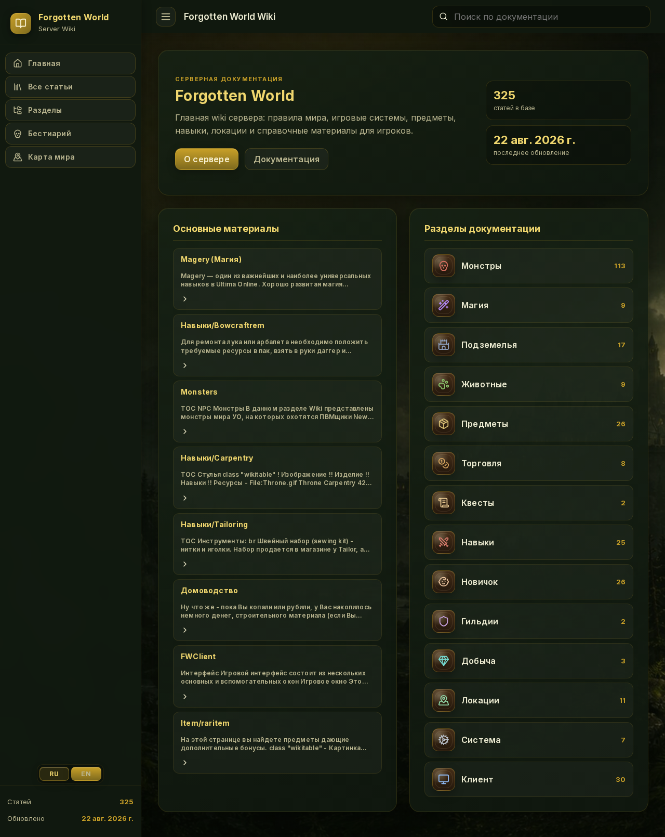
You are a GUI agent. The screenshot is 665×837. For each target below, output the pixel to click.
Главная (44, 63)
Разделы (45, 110)
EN (86, 774)
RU (54, 774)
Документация (287, 159)
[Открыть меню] (166, 17)
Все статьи (50, 86)
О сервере (207, 159)
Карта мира (51, 156)
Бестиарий (49, 133)
